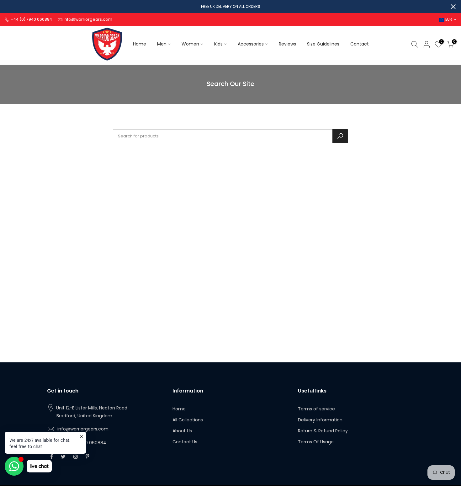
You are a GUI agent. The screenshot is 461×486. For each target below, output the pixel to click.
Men (162, 44)
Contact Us (184, 442)
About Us (182, 431)
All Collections (187, 420)
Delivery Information (320, 420)
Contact (359, 44)
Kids (218, 44)
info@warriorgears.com (83, 429)
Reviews (287, 44)
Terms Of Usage (316, 442)
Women (190, 44)
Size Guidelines (323, 44)
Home (139, 44)
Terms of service (316, 409)
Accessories (251, 44)
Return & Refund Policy (323, 431)
